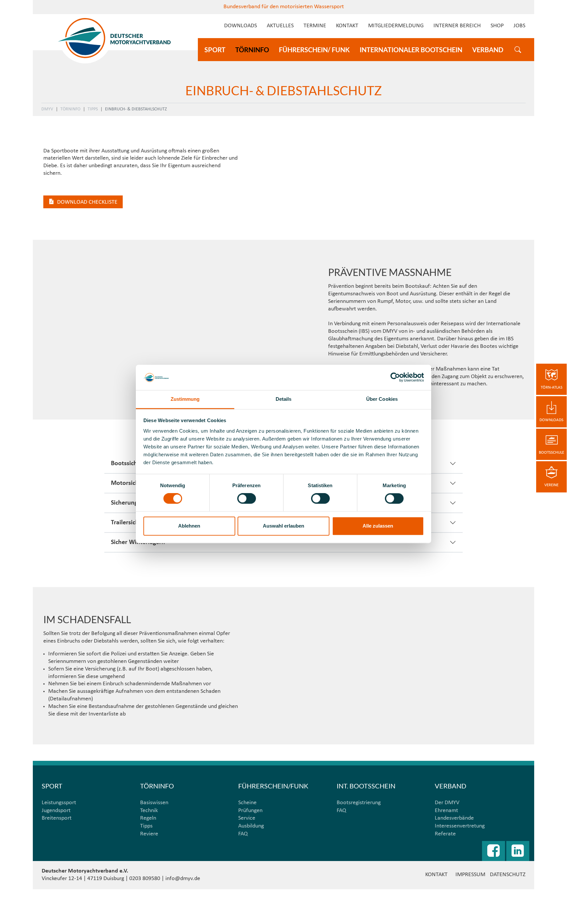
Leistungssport (59, 803)
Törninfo (70, 109)
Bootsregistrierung (359, 803)
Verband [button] (487, 50)
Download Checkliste (87, 202)
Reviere (149, 834)
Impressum (470, 874)
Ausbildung (251, 826)
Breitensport (57, 818)
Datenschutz (507, 874)
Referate (445, 834)
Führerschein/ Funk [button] (314, 50)
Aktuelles (280, 26)
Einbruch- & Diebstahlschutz (136, 109)
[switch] (246, 498)
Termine (315, 26)
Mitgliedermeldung (396, 26)
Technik (149, 810)
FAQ (243, 834)
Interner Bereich (457, 26)
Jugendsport (56, 810)
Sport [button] (214, 50)
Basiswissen (154, 803)
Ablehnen (189, 526)
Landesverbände (454, 818)
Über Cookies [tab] (382, 399)
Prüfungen (250, 810)
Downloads (240, 26)
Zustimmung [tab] (185, 399)
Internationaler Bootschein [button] (411, 50)
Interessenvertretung (460, 826)
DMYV (47, 109)
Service (246, 818)
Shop (497, 26)
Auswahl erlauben (283, 526)
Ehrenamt (446, 810)
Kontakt (347, 26)
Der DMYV (447, 803)
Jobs (519, 26)
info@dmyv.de (182, 878)
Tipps (93, 109)
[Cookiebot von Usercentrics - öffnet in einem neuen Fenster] (395, 377)
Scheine (247, 803)
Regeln (148, 818)
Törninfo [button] (252, 50)
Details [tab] (284, 399)
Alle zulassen (378, 526)
